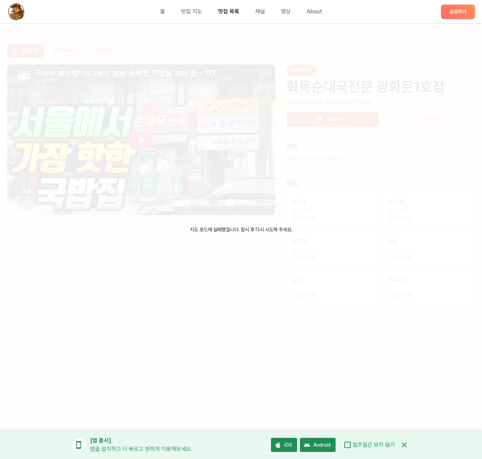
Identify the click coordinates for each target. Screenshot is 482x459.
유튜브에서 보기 (67, 51)
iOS (288, 445)
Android (322, 445)
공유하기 (458, 11)
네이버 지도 (337, 119)
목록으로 (29, 51)
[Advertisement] (141, 273)
